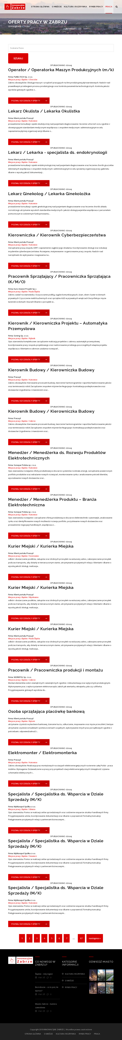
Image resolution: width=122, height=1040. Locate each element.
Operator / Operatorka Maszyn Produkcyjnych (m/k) (61, 69)
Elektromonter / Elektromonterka (42, 752)
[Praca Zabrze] (14, 6)
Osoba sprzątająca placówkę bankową (46, 711)
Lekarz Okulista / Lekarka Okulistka (44, 111)
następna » (95, 938)
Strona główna (14, 26)
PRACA (108, 6)
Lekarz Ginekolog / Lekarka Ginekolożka (49, 193)
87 (81, 938)
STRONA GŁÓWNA (40, 6)
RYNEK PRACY (96, 6)
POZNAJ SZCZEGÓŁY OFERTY (25, 101)
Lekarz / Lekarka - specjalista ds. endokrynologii (57, 152)
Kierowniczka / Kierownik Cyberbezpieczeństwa (57, 235)
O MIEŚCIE (57, 6)
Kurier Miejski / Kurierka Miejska (41, 546)
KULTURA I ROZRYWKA (75, 6)
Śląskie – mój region (44, 974)
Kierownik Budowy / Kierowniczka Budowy (51, 370)
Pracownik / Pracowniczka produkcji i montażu (55, 670)
